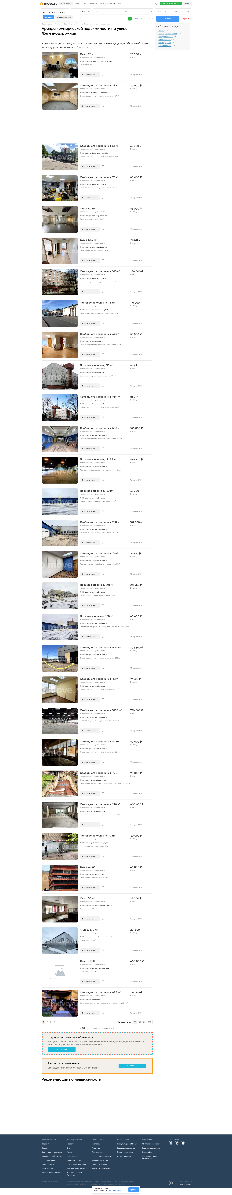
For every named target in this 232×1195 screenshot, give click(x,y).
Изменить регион (64, 17)
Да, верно (48, 17)
